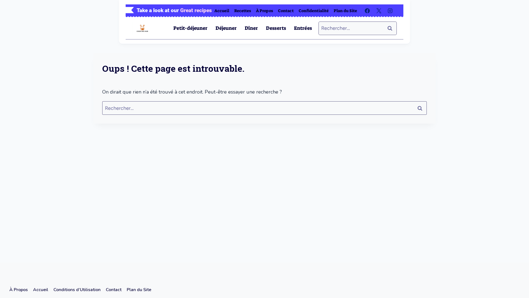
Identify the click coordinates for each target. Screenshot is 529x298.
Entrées (303, 28)
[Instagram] (390, 11)
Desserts (276, 28)
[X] (379, 11)
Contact (286, 11)
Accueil (221, 11)
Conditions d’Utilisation (77, 290)
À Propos (264, 11)
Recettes (242, 11)
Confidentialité (314, 11)
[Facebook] (367, 11)
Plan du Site (345, 11)
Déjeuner (226, 28)
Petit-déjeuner (190, 28)
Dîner (251, 28)
